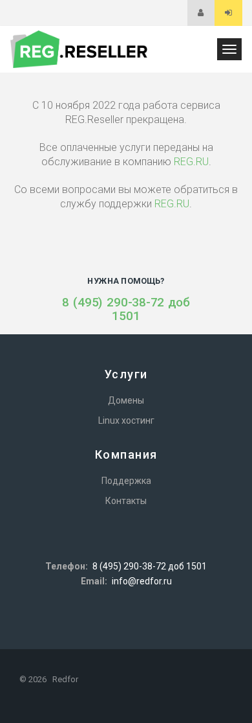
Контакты (126, 501)
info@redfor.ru (142, 581)
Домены (126, 400)
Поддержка (126, 481)
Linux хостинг (126, 420)
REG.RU (191, 161)
